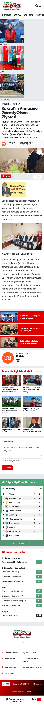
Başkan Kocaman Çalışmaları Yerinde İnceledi (10, 411)
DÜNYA (17, 15)
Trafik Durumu (9, 659)
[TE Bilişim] (8, 358)
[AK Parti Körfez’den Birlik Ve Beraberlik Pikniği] (32, 381)
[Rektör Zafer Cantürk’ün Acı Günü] (32, 423)
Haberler (5, 104)
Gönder (7, 468)
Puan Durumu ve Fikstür (31, 660)
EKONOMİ (28, 15)
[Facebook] (22, 644)
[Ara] (36, 6)
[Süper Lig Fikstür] (41, 552)
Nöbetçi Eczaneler (12, 653)
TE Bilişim (20, 356)
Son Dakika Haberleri (34, 667)
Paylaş (7, 176)
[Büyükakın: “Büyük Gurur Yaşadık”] (32, 402)
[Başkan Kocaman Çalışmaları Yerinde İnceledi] (11, 402)
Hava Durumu (31, 653)
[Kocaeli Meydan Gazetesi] (12, 5)
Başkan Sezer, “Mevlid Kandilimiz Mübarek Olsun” (10, 390)
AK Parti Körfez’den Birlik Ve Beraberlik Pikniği (31, 390)
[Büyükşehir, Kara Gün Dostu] (11, 423)
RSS (7, 684)
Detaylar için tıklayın (22, 543)
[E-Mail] (18, 361)
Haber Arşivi (9, 673)
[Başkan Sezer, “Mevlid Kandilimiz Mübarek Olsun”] (11, 381)
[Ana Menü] (40, 6)
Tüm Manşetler (10, 667)
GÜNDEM (6, 15)
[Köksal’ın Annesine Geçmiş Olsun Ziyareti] (22, 160)
